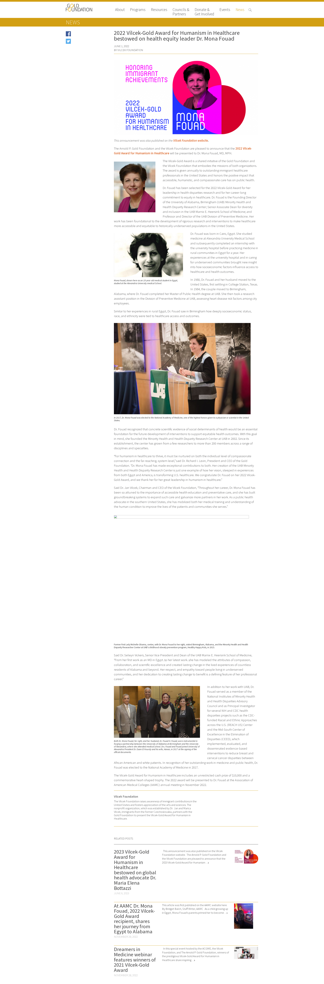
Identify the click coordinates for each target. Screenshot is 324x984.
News (240, 9)
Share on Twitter (81, 42)
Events (225, 9)
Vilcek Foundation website (190, 140)
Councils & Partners (181, 11)
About (120, 9)
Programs (137, 9)
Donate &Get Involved (204, 11)
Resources (159, 9)
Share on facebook (82, 35)
